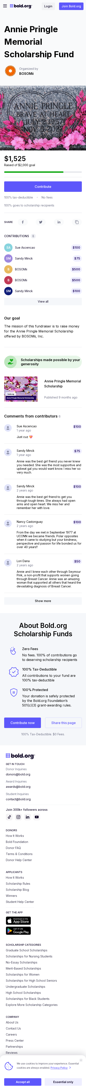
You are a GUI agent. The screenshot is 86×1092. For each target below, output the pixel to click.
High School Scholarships (23, 992)
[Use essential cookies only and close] (81, 1060)
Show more (43, 601)
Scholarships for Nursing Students (29, 956)
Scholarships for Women (22, 974)
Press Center (15, 1040)
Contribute (43, 187)
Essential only (63, 1082)
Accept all (23, 1082)
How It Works (15, 835)
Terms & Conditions (19, 854)
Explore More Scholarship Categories (32, 1005)
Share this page (63, 723)
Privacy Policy (59, 1067)
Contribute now (22, 723)
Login (48, 6)
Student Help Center (20, 902)
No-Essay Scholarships (21, 962)
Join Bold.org (71, 6)
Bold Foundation (17, 842)
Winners (11, 895)
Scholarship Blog (17, 889)
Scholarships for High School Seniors (31, 980)
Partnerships (14, 1046)
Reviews (12, 1052)
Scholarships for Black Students (27, 998)
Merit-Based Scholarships (23, 968)
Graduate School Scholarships (26, 950)
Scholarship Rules (18, 883)
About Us (12, 1022)
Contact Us (13, 1028)
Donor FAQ (13, 848)
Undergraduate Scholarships (25, 986)
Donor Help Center (19, 860)
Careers (11, 1034)
